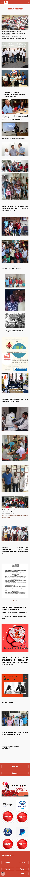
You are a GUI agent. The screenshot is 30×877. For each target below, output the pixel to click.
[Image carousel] (15, 253)
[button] (2, 2)
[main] (15, 8)
